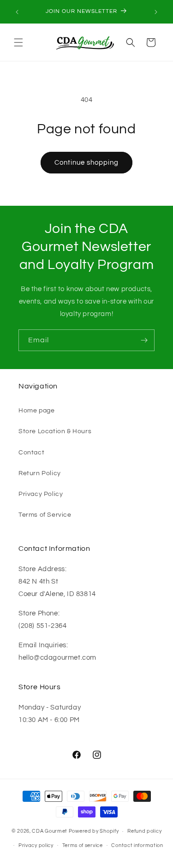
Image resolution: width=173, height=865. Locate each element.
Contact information (137, 845)
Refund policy (144, 831)
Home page (36, 410)
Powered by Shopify (94, 831)
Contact (31, 452)
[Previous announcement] (17, 12)
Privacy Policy (40, 494)
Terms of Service (45, 515)
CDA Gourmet (49, 831)
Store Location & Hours (54, 431)
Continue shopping (86, 162)
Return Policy (39, 473)
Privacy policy (36, 845)
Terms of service (82, 845)
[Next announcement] (156, 12)
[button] (18, 42)
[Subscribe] (144, 340)
